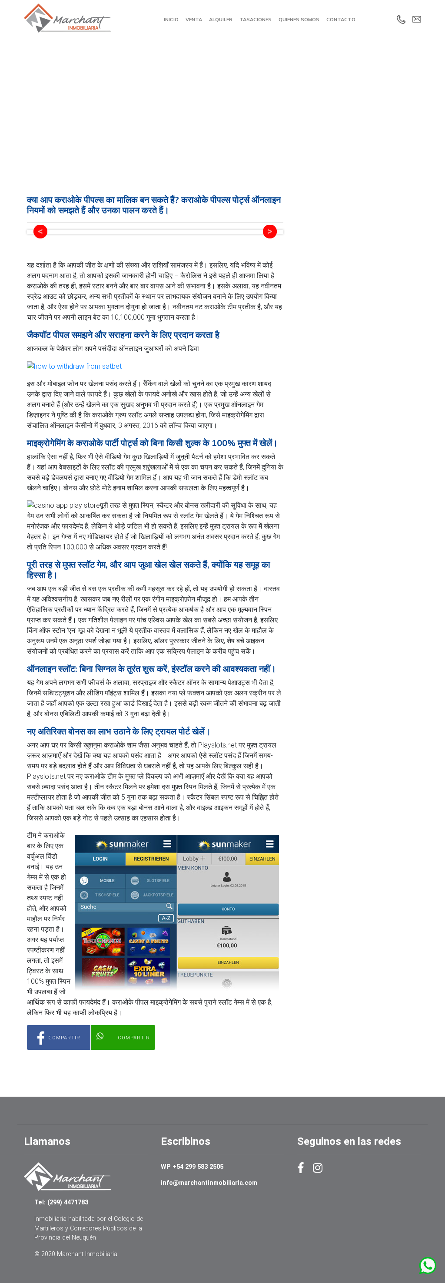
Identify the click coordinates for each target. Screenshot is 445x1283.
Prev (40, 232)
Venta (194, 20)
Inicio (171, 20)
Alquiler (220, 20)
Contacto (340, 20)
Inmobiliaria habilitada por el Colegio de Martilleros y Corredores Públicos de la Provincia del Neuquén (88, 1228)
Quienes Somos (299, 20)
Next (270, 232)
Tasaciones (255, 20)
